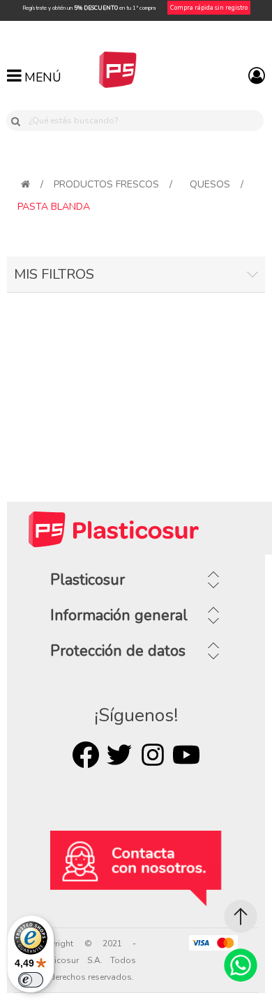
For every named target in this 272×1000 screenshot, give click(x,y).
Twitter (119, 754)
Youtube (186, 754)
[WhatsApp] (240, 965)
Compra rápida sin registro (209, 7)
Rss (152, 754)
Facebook (86, 754)
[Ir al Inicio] (240, 916)
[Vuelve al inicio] (25, 184)
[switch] (30, 979)
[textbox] (144, 120)
